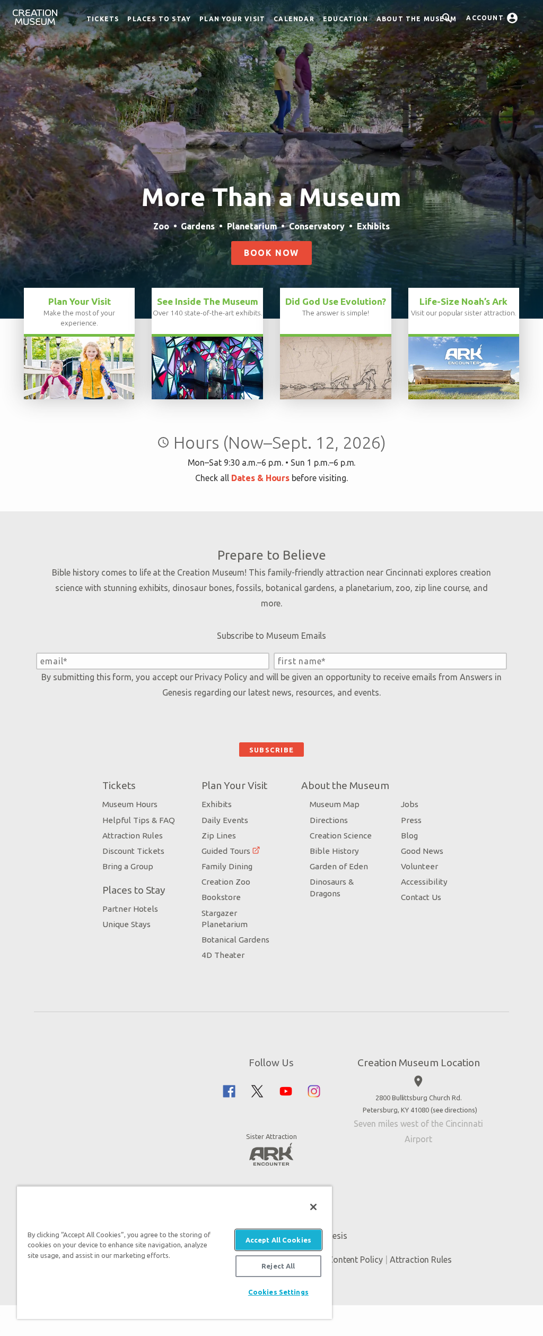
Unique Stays (126, 924)
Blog (409, 835)
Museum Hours (129, 804)
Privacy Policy (221, 677)
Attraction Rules (132, 835)
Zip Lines (219, 835)
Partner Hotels (130, 908)
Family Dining (227, 866)
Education (345, 18)
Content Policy (355, 1259)
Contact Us (421, 897)
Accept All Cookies (278, 1240)
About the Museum (416, 18)
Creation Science (341, 835)
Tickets (102, 18)
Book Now (271, 253)
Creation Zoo (226, 881)
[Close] (313, 1207)
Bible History (334, 850)
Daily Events (225, 820)
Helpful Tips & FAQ (138, 820)
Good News (422, 850)
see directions (454, 1110)
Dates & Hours (260, 478)
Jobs (409, 804)
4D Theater (223, 955)
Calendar (294, 18)
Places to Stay (159, 18)
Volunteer (419, 866)
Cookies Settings (278, 1292)
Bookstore (221, 897)
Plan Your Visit (232, 18)
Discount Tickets (133, 850)
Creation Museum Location (418, 1062)
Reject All (278, 1266)
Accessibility (424, 881)
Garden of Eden (339, 866)
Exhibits (217, 804)
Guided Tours (226, 850)
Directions (329, 820)
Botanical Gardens (235, 939)
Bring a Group (127, 866)
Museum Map (335, 804)
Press (411, 820)
